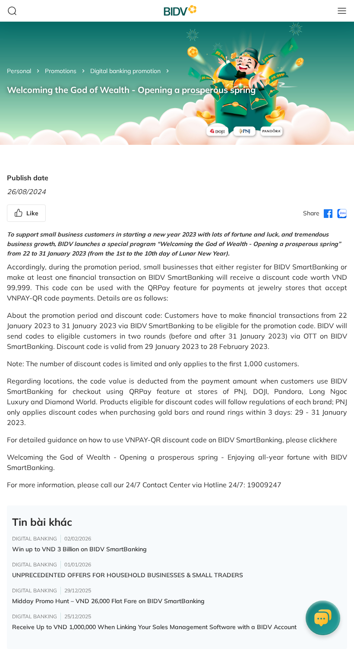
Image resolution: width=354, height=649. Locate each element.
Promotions (60, 71)
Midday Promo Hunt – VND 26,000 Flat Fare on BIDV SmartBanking (108, 601)
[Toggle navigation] (342, 11)
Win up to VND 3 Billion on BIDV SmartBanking (79, 549)
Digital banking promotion (125, 71)
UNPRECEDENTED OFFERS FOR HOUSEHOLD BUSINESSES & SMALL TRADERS (127, 575)
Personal (19, 71)
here (330, 439)
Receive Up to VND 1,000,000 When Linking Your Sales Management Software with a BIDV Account (154, 627)
